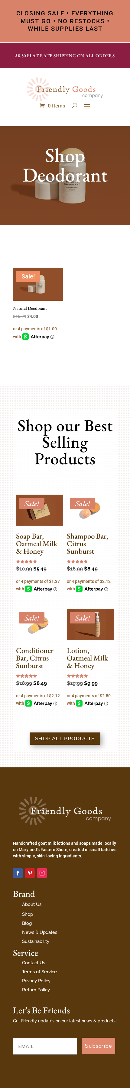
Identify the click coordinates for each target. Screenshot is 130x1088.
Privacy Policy (36, 981)
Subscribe (98, 1045)
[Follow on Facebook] (18, 873)
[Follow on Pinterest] (30, 873)
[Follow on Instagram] (42, 873)
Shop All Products (65, 738)
